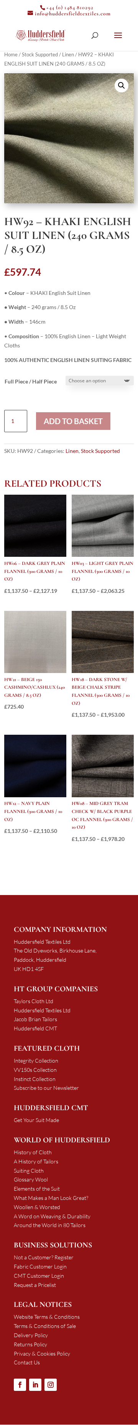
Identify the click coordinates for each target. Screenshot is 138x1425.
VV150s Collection (35, 1069)
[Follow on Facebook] (20, 1385)
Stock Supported (40, 54)
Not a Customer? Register (44, 1257)
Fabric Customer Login (40, 1266)
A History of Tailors (36, 1161)
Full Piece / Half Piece (31, 381)
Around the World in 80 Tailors (49, 1225)
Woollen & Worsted (37, 1207)
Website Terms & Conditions (47, 1316)
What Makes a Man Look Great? (51, 1198)
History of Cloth (33, 1152)
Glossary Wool (31, 1179)
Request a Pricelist (35, 1285)
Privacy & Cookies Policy (42, 1353)
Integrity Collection (36, 1060)
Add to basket (73, 421)
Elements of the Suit (37, 1188)
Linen (68, 54)
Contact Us (27, 1362)
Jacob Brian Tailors (35, 1019)
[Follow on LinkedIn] (35, 1385)
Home (11, 54)
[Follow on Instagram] (50, 1385)
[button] (121, 85)
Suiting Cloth (29, 1170)
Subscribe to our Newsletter (46, 1087)
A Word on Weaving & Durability (52, 1216)
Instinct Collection (35, 1079)
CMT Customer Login (39, 1275)
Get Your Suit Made (36, 1120)
